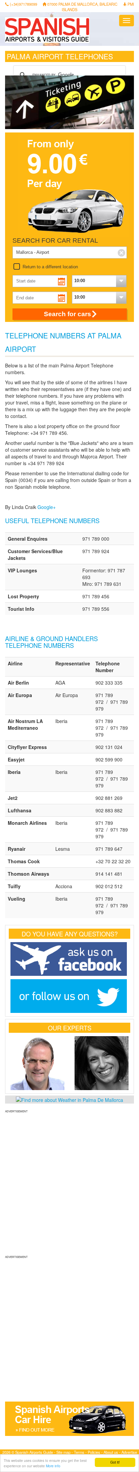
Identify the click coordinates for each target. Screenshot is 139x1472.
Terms (79, 1452)
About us (111, 1452)
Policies (94, 1452)
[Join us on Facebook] (69, 959)
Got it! (115, 1462)
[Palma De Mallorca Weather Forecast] (69, 1099)
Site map (63, 1452)
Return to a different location (50, 266)
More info (53, 1465)
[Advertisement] (69, 1183)
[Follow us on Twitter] (69, 996)
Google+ (46, 507)
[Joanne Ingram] (102, 1063)
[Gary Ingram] (37, 1063)
